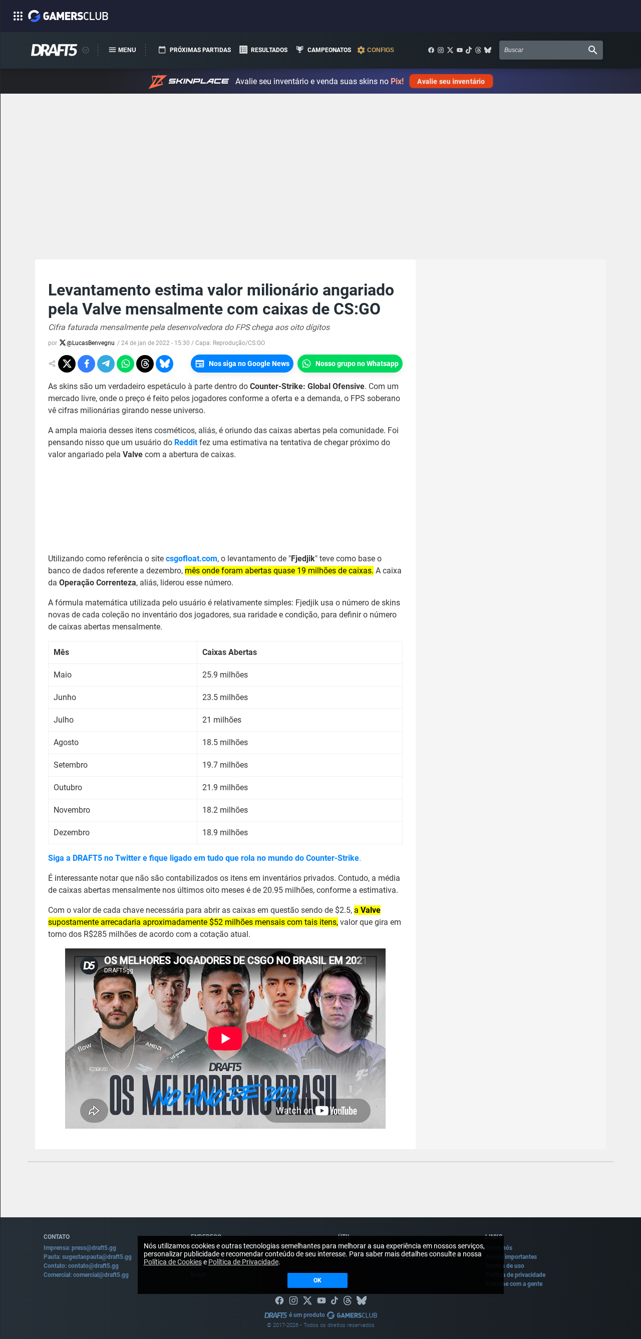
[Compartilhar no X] (67, 364)
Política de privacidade (515, 1274)
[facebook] (431, 50)
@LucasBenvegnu (91, 343)
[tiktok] (468, 50)
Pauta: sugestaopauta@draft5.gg (88, 1256)
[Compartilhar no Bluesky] (164, 364)
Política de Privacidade (243, 1262)
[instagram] (440, 50)
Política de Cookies (173, 1262)
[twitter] (450, 50)
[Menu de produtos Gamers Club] (86, 50)
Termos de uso (504, 1265)
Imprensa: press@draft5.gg (80, 1247)
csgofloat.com (191, 558)
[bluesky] (487, 50)
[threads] (478, 50)
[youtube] (459, 50)
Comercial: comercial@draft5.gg (86, 1274)
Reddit (185, 442)
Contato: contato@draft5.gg (81, 1265)
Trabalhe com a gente (513, 1283)
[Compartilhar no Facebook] (86, 364)
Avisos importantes (511, 1256)
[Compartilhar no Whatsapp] (125, 364)
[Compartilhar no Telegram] (106, 364)
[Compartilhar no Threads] (145, 364)
